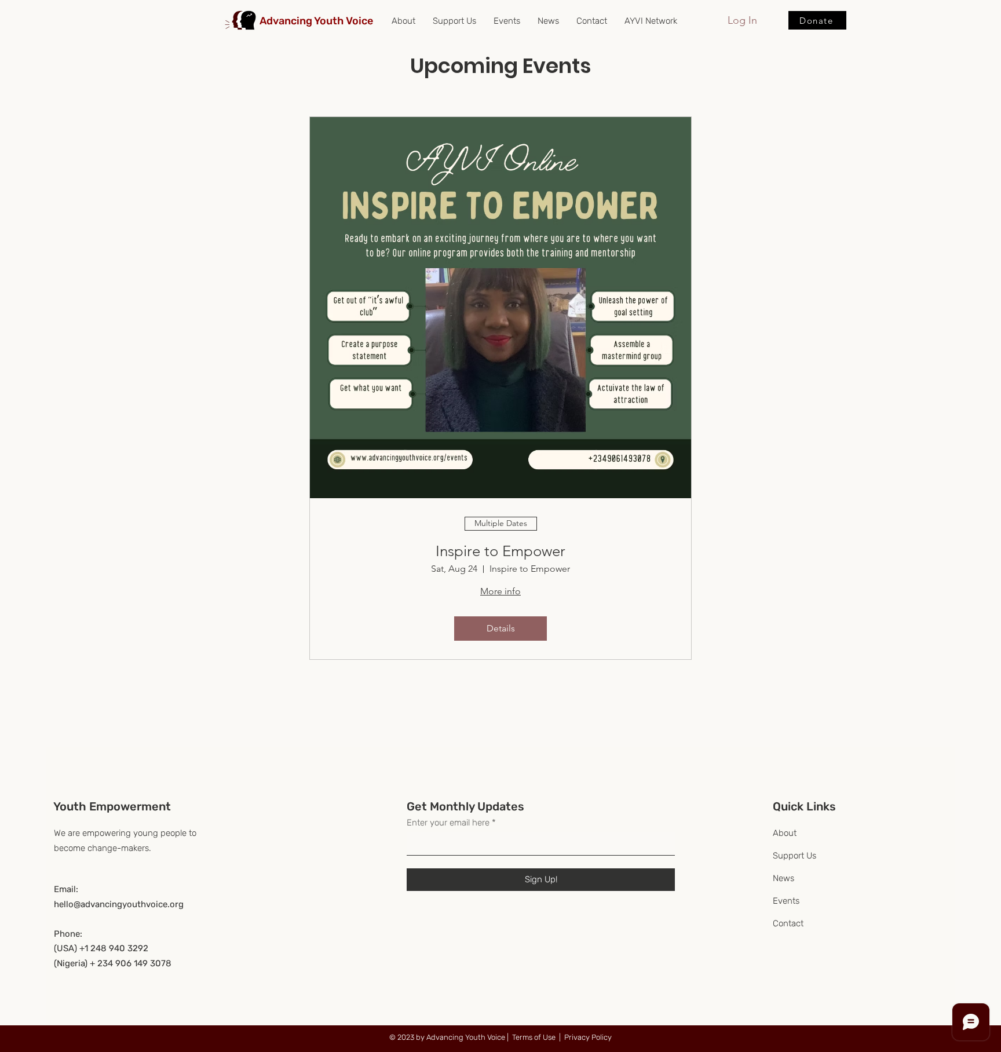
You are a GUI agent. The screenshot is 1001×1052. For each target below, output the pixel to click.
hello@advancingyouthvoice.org (119, 904)
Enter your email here (448, 823)
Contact (788, 923)
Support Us (794, 855)
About (785, 833)
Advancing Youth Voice (316, 20)
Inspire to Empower (500, 551)
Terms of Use (534, 1037)
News (783, 878)
